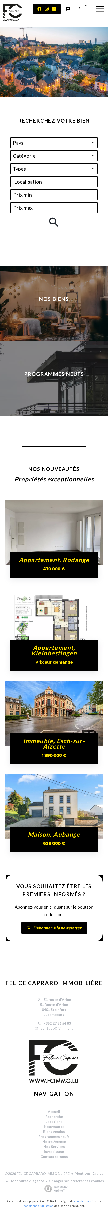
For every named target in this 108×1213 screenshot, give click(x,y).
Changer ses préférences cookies (76, 1181)
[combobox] (54, 143)
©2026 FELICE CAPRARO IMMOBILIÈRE (37, 1173)
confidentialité (83, 1201)
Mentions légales (89, 1173)
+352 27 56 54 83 (57, 1023)
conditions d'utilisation (38, 1205)
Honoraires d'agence (26, 1181)
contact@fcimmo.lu (57, 1028)
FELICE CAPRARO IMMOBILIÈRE (54, 983)
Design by (60, 1188)
